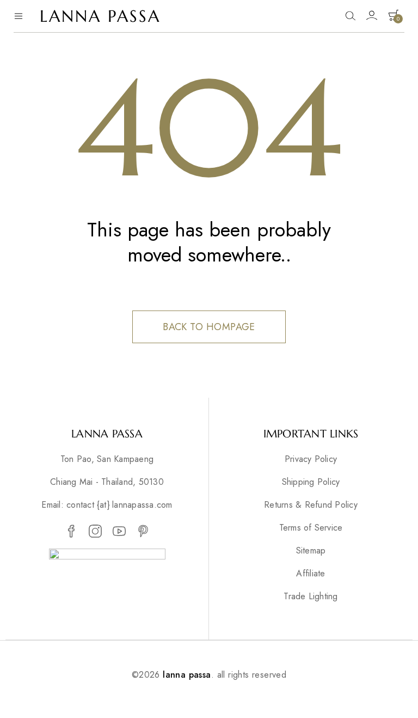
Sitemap (311, 550)
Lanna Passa (100, 16)
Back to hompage (209, 327)
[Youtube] (119, 532)
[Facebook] (71, 532)
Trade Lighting (310, 596)
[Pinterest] (143, 532)
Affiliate (310, 573)
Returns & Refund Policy (311, 505)
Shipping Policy (311, 482)
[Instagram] (95, 532)
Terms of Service (311, 528)
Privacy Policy (311, 459)
